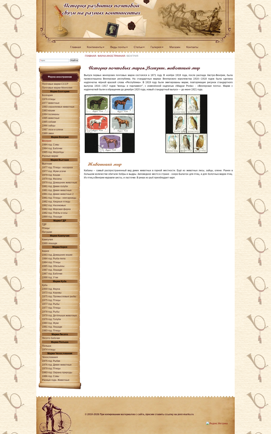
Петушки (47, 232)
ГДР (44, 224)
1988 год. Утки (50, 277)
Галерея (156, 47)
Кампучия (47, 239)
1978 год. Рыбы (51, 311)
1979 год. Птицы (51, 368)
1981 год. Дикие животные (57, 190)
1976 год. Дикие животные (57, 364)
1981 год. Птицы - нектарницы (59, 197)
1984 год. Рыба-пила (53, 258)
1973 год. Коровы (52, 292)
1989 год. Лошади (52, 216)
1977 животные (51, 103)
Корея (45, 251)
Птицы (46, 228)
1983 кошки (48, 110)
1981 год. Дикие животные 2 (58, 194)
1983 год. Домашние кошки (57, 254)
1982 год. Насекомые (54, 205)
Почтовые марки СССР (55, 84)
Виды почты (118, 47)
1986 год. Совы (50, 376)
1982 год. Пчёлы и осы (54, 213)
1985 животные (51, 118)
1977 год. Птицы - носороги (57, 167)
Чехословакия (50, 357)
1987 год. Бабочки (52, 273)
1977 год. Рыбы (51, 304)
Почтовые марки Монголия (57, 87)
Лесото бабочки (51, 338)
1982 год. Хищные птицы (56, 201)
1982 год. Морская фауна (56, 209)
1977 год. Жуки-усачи (54, 171)
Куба (44, 285)
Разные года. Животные (55, 380)
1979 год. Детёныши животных (59, 315)
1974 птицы (48, 349)
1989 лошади (49, 243)
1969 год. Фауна (51, 289)
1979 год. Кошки (51, 175)
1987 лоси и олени (52, 129)
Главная (75, 47)
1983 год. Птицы (51, 330)
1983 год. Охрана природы (57, 372)
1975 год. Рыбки (51, 361)
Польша (46, 346)
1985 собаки (49, 121)
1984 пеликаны (50, 114)
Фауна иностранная (111, 56)
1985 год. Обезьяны (53, 266)
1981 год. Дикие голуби (55, 186)
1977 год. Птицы (51, 307)
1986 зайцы (48, 125)
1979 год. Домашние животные (59, 182)
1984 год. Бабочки (52, 148)
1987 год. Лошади (52, 269)
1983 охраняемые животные (58, 106)
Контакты (192, 47)
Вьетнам (47, 163)
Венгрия (46, 141)
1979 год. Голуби (51, 319)
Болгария (47, 95)
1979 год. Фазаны (52, 178)
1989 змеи (48, 133)
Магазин (174, 47)
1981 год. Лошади (52, 326)
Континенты (94, 47)
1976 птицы (48, 99)
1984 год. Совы (50, 144)
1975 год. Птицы (51, 300)
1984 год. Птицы (51, 262)
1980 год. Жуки (50, 323)
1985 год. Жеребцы (53, 152)
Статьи (138, 47)
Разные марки (50, 156)
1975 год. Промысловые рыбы (59, 296)
